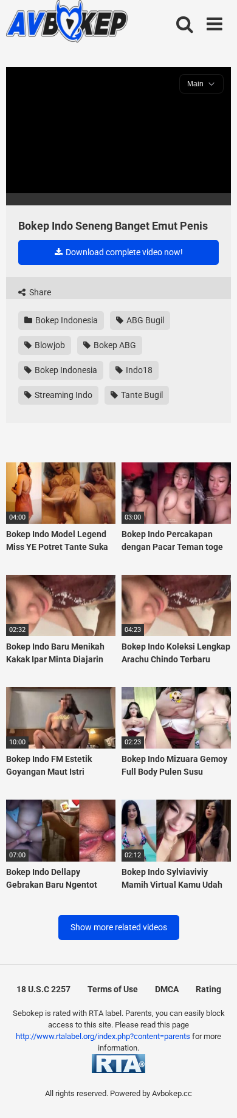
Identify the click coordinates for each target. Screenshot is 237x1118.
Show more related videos (118, 927)
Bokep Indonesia (65, 320)
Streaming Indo (62, 395)
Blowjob (49, 345)
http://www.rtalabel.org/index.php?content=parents (103, 1036)
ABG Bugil (144, 320)
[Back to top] (214, 1093)
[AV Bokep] (67, 23)
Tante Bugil (141, 395)
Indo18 (138, 370)
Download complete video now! (123, 252)
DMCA (167, 989)
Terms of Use (113, 989)
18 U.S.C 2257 (43, 989)
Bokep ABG (114, 345)
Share (39, 292)
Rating (208, 989)
